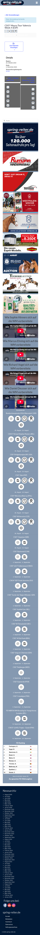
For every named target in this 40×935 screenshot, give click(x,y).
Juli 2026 (7, 796)
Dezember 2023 (9, 854)
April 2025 (8, 824)
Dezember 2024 (9, 832)
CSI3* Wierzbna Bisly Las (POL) (21, 496)
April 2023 (8, 869)
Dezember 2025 (9, 809)
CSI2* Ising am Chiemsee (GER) (21, 653)
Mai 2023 (7, 867)
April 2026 (8, 802)
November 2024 (9, 834)
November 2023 (9, 856)
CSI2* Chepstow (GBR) (21, 537)
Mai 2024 (7, 845)
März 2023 (8, 871)
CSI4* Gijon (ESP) (21, 475)
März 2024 (8, 848)
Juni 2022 (7, 888)
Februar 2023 (9, 873)
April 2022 (8, 891)
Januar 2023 (8, 875)
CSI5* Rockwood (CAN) (21, 551)
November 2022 (9, 878)
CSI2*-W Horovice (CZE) (21, 516)
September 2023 (10, 860)
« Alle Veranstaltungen (12, 15)
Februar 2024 (9, 850)
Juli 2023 (7, 863)
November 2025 (9, 811)
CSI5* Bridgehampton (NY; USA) (21, 455)
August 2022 (8, 884)
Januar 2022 (8, 897)
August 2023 (8, 861)
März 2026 (8, 804)
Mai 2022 (7, 889)
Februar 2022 (9, 895)
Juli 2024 (7, 841)
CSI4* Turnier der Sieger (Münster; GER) (21, 595)
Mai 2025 (7, 822)
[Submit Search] (4, 120)
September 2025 (10, 815)
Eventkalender (20, 410)
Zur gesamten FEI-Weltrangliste (20, 779)
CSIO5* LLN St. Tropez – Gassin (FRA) (21, 728)
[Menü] (36, 3)
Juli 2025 (7, 819)
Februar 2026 (9, 806)
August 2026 (8, 794)
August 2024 (8, 839)
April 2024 (8, 847)
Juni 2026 (7, 798)
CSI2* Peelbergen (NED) (21, 667)
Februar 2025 (9, 828)
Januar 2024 (8, 852)
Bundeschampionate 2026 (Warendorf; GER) (21, 413)
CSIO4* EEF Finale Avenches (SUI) (21, 580)
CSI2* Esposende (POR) (21, 682)
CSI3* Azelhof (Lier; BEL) (21, 609)
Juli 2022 (7, 886)
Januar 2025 (8, 830)
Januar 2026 (8, 807)
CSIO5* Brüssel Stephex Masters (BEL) (21, 434)
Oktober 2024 (9, 835)
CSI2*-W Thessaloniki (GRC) (21, 624)
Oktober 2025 (9, 813)
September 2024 (10, 837)
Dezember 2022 (9, 876)
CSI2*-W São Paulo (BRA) (21, 638)
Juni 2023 (7, 865)
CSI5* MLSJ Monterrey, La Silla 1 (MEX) (28, 80)
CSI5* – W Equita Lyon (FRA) (13, 79)
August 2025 (8, 817)
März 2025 (8, 826)
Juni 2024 (7, 843)
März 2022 (8, 893)
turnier (8, 71)
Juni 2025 (7, 820)
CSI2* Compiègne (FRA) (21, 696)
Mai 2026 (7, 800)
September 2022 (10, 882)
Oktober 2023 (9, 858)
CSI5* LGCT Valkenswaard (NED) (21, 566)
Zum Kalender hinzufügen (14, 46)
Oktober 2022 (9, 880)
